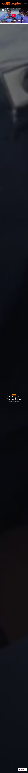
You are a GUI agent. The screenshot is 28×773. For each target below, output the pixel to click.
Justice (14, 394)
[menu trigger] (25, 3)
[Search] (23, 3)
